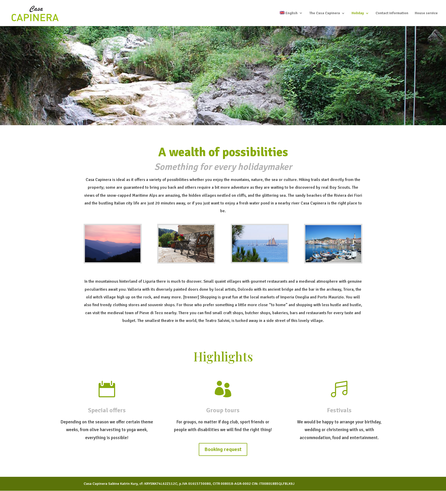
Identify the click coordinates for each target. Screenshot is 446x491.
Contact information (392, 13)
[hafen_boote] (333, 261)
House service (426, 13)
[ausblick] (112, 261)
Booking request (223, 449)
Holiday (358, 13)
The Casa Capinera (324, 13)
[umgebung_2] (260, 261)
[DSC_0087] (186, 261)
